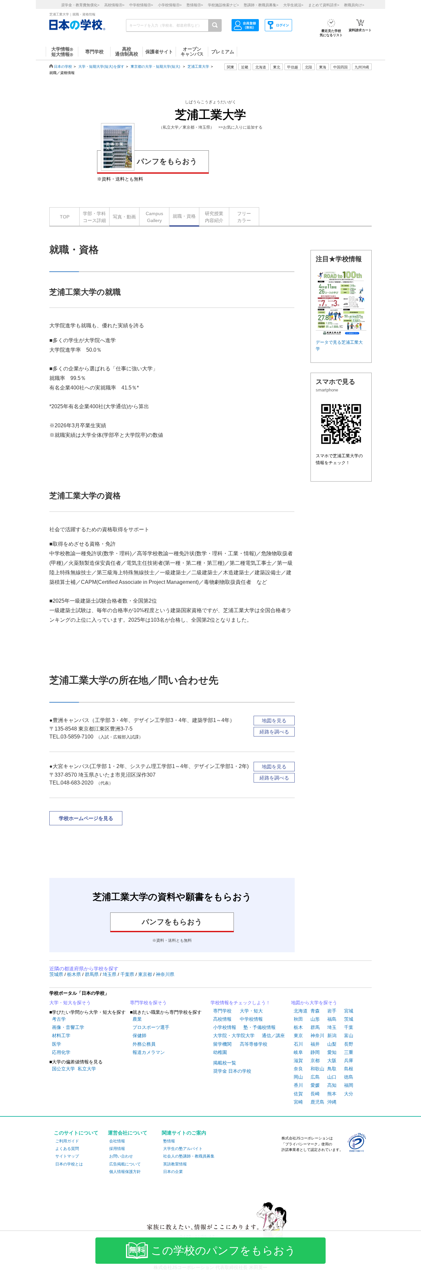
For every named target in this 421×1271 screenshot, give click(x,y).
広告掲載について (125, 1164)
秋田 (298, 1019)
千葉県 (128, 974)
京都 (315, 1060)
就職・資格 (184, 216)
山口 (331, 1077)
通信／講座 (273, 1035)
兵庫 (348, 1060)
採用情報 (117, 1148)
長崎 (315, 1093)
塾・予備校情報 (259, 1027)
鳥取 (331, 1068)
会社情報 (117, 1141)
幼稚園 (220, 1052)
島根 (348, 1068)
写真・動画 (124, 216)
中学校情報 (251, 1019)
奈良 (298, 1068)
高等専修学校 (253, 1044)
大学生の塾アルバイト (183, 1148)
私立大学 (87, 1068)
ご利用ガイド (67, 1141)
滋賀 (298, 1060)
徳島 (348, 1077)
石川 (298, 1044)
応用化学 (61, 1052)
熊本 (331, 1093)
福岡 (348, 1085)
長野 (348, 1044)
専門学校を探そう (148, 1002)
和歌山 (317, 1068)
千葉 (348, 1027)
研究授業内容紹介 (214, 217)
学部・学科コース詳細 (94, 217)
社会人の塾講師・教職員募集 (188, 1156)
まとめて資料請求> (323, 5)
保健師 (139, 1035)
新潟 (331, 1035)
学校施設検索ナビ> (223, 5)
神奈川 (317, 1035)
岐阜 (298, 1052)
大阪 (331, 1060)
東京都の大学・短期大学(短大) (155, 66)
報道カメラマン (149, 1052)
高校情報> (114, 5)
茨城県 (56, 974)
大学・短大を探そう (70, 1002)
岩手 (331, 1010)
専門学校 (222, 1010)
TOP (64, 216)
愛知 (331, 1052)
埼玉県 (110, 974)
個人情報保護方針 (125, 1171)
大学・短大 (251, 1010)
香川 (298, 1085)
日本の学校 (63, 66)
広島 (315, 1077)
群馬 (315, 1027)
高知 (331, 1085)
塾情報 (169, 1141)
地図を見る (274, 720)
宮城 (348, 1010)
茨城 (348, 1019)
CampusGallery (154, 217)
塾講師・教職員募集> (261, 5)
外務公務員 (144, 1044)
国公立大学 (63, 1068)
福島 (331, 1019)
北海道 (260, 67)
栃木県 (74, 974)
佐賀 (298, 1093)
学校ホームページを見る (86, 818)
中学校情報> (141, 5)
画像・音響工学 (68, 1027)
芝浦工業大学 (198, 66)
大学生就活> (293, 5)
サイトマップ (67, 1156)
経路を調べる (274, 732)
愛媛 (315, 1085)
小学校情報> (170, 5)
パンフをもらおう (167, 161)
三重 (348, 1052)
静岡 (315, 1052)
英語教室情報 (175, 1164)
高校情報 (222, 1019)
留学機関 (222, 1044)
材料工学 (61, 1035)
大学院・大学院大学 (234, 1035)
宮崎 (298, 1102)
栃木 (298, 1027)
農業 (137, 1019)
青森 (315, 1010)
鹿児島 (317, 1102)
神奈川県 (165, 974)
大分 (348, 1093)
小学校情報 (224, 1027)
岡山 (298, 1077)
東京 (298, 1035)
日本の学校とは (69, 1164)
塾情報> (194, 5)
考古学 (59, 1019)
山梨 (331, 1044)
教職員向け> (354, 5)
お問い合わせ (121, 1156)
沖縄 (331, 1102)
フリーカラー (244, 217)
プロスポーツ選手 (151, 1027)
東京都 (145, 974)
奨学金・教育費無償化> (80, 5)
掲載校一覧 (224, 1062)
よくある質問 (67, 1148)
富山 (348, 1035)
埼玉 (331, 1027)
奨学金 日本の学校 (232, 1071)
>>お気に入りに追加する (240, 127)
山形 (315, 1019)
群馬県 (92, 974)
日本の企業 (173, 1171)
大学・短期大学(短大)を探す (101, 66)
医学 (56, 1044)
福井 (315, 1044)
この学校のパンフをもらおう (223, 1251)
